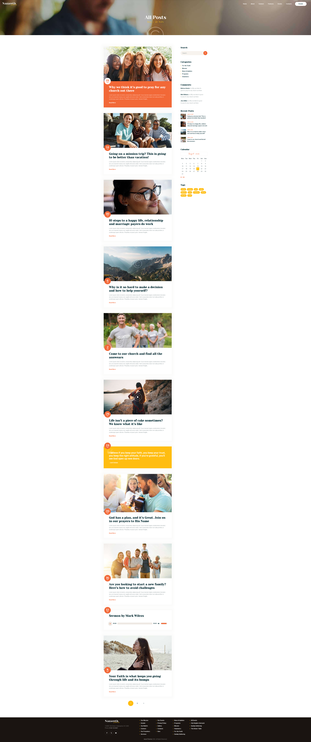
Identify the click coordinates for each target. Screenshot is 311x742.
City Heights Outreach (197, 723)
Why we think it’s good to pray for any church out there (137, 88)
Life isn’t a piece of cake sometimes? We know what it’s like (136, 422)
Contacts (160, 728)
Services (143, 734)
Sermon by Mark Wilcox (126, 615)
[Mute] (158, 623)
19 (107, 80)
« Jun (183, 177)
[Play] (110, 624)
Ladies (201, 189)
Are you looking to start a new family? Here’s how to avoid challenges (137, 586)
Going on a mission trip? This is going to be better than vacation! (137, 155)
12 (107, 610)
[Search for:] (194, 53)
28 (107, 414)
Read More (112, 102)
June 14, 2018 (190, 114)
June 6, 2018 (190, 129)
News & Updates (187, 71)
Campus (190, 189)
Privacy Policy (162, 723)
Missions (183, 192)
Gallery (160, 726)
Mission (184, 68)
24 (107, 445)
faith (196, 189)
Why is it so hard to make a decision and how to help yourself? (136, 288)
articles (183, 189)
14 (107, 147)
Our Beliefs (144, 726)
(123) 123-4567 (113, 728)
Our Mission (144, 720)
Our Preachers (145, 731)
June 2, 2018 (190, 137)
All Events (194, 720)
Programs (185, 74)
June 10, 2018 (190, 122)
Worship (183, 195)
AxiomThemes (148, 739)
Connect (143, 728)
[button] (135, 510)
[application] (137, 623)
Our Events (161, 720)
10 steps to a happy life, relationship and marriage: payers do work (136, 222)
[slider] (164, 623)
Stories (203, 192)
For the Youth (186, 65)
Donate (143, 723)
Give (159, 731)
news (189, 192)
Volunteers (185, 76)
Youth (189, 195)
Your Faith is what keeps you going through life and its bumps (135, 678)
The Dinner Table (196, 728)
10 (107, 214)
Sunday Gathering (179, 734)
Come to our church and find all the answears (135, 355)
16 (107, 578)
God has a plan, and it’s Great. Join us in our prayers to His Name (137, 519)
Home (149, 22)
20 (107, 511)
